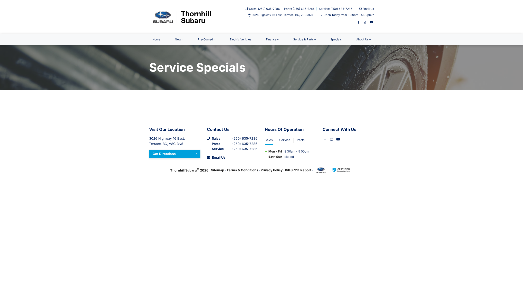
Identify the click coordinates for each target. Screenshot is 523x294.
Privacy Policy (272, 170)
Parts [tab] (301, 140)
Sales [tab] (269, 140)
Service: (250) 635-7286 (335, 8)
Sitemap (217, 170)
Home (156, 39)
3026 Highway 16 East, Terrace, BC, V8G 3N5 (282, 15)
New (178, 39)
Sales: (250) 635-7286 (264, 8)
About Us (362, 39)
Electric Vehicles (240, 39)
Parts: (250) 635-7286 (299, 8)
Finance (271, 39)
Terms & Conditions (242, 170)
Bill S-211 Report (298, 170)
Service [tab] (284, 140)
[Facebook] (358, 22)
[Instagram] (364, 22)
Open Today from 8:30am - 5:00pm (347, 15)
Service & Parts (303, 39)
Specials (336, 39)
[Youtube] (371, 22)
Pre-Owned (205, 39)
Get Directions (164, 154)
